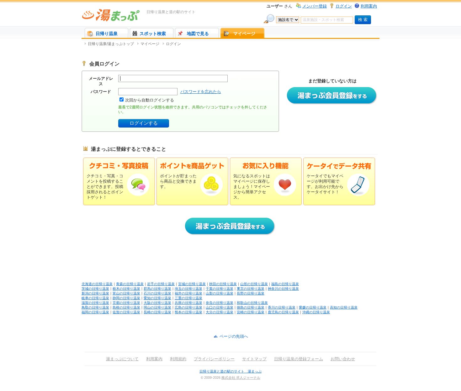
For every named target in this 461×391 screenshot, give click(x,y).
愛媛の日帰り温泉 (312, 307)
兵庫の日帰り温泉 (188, 303)
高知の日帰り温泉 (344, 307)
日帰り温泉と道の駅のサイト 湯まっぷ (230, 371)
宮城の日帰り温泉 (192, 284)
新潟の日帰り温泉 (95, 293)
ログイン (344, 6)
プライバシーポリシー (214, 359)
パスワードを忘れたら (200, 91)
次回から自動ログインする (149, 100)
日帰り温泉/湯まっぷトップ (111, 44)
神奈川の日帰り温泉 (283, 288)
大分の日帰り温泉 (219, 312)
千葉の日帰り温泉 (219, 288)
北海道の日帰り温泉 (97, 284)
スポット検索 (153, 33)
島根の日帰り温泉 (126, 307)
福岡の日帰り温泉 (95, 312)
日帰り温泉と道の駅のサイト (170, 12)
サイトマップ (254, 359)
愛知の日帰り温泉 (157, 298)
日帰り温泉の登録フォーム (298, 359)
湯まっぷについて (122, 359)
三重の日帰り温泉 (188, 298)
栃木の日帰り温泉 (126, 288)
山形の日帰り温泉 (254, 284)
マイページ (244, 33)
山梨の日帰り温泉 (219, 293)
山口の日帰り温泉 (219, 307)
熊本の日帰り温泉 (188, 312)
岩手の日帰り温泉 (161, 284)
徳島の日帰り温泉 (250, 307)
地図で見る (198, 33)
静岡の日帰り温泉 (126, 298)
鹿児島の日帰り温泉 (283, 312)
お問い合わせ (343, 359)
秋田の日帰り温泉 (223, 284)
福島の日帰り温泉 (285, 284)
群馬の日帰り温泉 (157, 288)
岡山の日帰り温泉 (157, 307)
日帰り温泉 (107, 33)
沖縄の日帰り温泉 (316, 312)
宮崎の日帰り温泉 (250, 312)
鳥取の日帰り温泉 (95, 307)
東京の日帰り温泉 (250, 288)
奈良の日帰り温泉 (219, 303)
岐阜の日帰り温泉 (95, 298)
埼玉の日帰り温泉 (188, 288)
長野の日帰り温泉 (250, 293)
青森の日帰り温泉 (130, 284)
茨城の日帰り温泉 (95, 288)
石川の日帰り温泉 (157, 293)
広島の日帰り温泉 (188, 307)
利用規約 (178, 359)
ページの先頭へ (234, 336)
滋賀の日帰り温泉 (95, 303)
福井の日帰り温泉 (188, 293)
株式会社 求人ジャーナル (240, 377)
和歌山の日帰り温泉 (252, 303)
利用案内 (369, 6)
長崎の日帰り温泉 (157, 312)
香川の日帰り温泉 (281, 307)
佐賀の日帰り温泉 (126, 312)
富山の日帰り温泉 (126, 293)
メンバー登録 (314, 6)
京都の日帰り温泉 (126, 303)
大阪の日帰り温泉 (157, 303)
